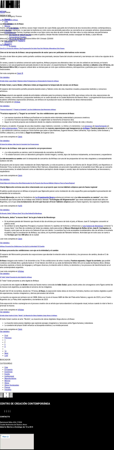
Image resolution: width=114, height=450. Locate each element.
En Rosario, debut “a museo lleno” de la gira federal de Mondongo (21, 213)
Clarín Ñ (20, 73)
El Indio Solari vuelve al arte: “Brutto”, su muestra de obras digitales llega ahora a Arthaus (28, 315)
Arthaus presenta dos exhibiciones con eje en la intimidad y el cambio (22, 246)
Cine (6, 367)
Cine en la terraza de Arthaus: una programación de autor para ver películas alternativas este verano (32, 48)
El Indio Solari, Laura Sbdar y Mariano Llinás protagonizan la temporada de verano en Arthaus (29, 81)
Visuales (7, 390)
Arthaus (86, 128)
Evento (7, 374)
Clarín (20, 137)
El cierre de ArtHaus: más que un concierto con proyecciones (19, 144)
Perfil (20, 206)
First (6, 336)
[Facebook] (4, 411)
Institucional (9, 376)
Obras (6, 383)
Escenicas (8, 372)
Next (6, 353)
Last (6, 356)
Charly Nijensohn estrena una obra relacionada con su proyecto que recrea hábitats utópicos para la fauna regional (37, 183)
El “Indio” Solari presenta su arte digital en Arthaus (16, 277)
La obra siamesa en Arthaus (9, 20)
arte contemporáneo (9, 128)
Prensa (7, 387)
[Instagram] (6, 411)
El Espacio (8, 370)
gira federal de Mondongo (93, 226)
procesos (89, 126)
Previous (7, 338)
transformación (101, 126)
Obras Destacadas (11, 385)
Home (2, 12)
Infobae (17, 102)
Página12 (21, 41)
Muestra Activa (10, 378)
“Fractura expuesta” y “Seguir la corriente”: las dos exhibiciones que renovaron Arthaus (28, 109)
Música (7, 381)
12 (5, 351)
